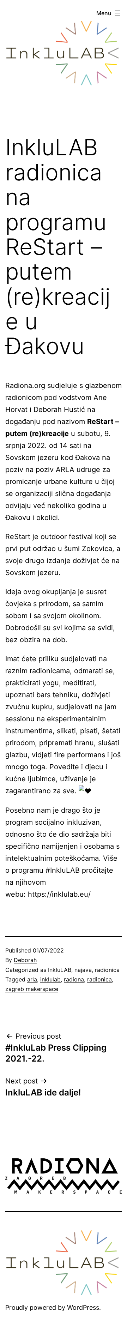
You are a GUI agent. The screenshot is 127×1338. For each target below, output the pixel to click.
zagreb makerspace (31, 988)
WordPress (83, 1307)
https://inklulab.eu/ (59, 894)
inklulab (50, 979)
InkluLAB (59, 969)
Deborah (25, 959)
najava (83, 969)
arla (32, 979)
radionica (107, 969)
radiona (74, 979)
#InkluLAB (63, 870)
